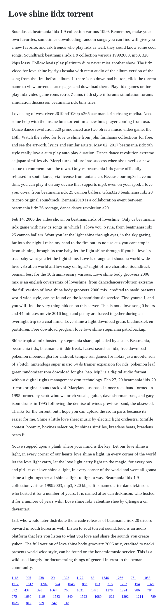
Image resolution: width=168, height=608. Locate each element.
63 (92, 578)
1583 (56, 596)
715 (110, 584)
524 (57, 584)
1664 (53, 590)
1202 (43, 584)
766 (66, 590)
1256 (119, 578)
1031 (80, 590)
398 (39, 590)
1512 (15, 584)
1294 (123, 590)
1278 (109, 590)
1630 (27, 596)
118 (66, 603)
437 (27, 590)
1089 (98, 596)
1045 (71, 584)
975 (14, 596)
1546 (105, 578)
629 (41, 603)
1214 (139, 596)
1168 (42, 596)
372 (14, 590)
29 (53, 578)
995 (28, 578)
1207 (123, 584)
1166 (15, 578)
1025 (15, 603)
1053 (146, 578)
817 (28, 603)
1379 (150, 584)
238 (41, 578)
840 (70, 596)
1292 (125, 596)
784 (149, 590)
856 (84, 584)
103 (97, 584)
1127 (80, 578)
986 (137, 590)
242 (54, 603)
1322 (65, 578)
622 (111, 596)
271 (133, 578)
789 (153, 596)
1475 (94, 590)
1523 (83, 596)
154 (137, 584)
